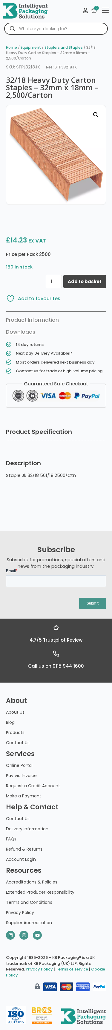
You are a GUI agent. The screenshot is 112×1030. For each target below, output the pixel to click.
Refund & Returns (24, 849)
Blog (10, 722)
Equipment (31, 47)
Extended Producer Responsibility (40, 892)
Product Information (32, 320)
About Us (15, 712)
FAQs (11, 839)
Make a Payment (23, 796)
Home (11, 47)
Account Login (21, 859)
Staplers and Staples (64, 47)
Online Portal (19, 765)
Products (15, 733)
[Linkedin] (10, 935)
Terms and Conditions (29, 902)
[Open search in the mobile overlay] (56, 29)
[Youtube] (37, 935)
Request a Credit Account (33, 786)
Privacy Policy (20, 912)
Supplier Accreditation (29, 923)
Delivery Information (27, 829)
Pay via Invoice (21, 776)
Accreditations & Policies (31, 882)
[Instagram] (23, 935)
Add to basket (85, 281)
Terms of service (72, 969)
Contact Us (18, 743)
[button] (95, 114)
